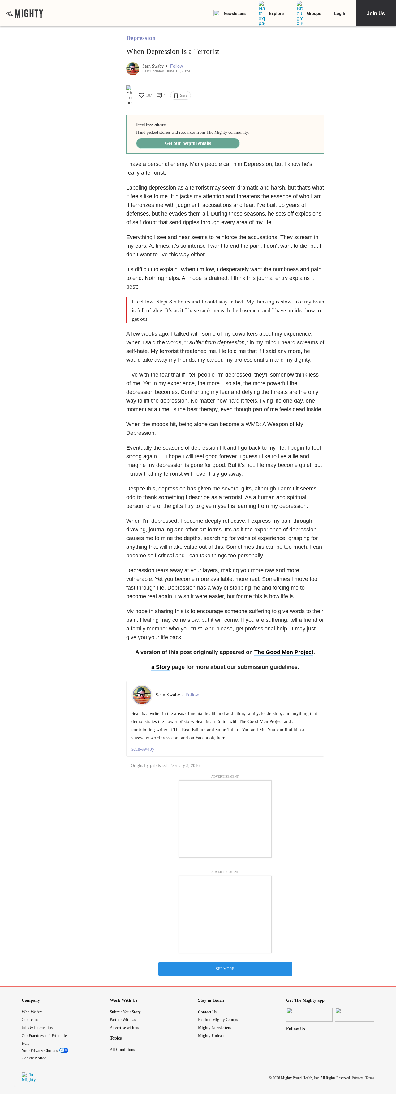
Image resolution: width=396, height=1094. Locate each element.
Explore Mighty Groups (218, 1019)
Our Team (30, 1019)
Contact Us (207, 1011)
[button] (176, 66)
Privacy (357, 1078)
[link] (24, 13)
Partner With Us (123, 1019)
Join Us (376, 13)
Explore (276, 13)
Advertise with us (124, 1027)
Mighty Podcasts (212, 1035)
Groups (314, 13)
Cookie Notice (34, 1058)
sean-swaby (142, 749)
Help (26, 1043)
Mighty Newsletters (214, 1027)
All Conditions (122, 1049)
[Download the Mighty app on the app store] (309, 1015)
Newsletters (235, 13)
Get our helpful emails (188, 143)
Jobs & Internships (37, 1027)
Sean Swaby (153, 66)
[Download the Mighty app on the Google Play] (358, 1015)
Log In (340, 13)
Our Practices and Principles (45, 1035)
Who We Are (32, 1011)
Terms (369, 1078)
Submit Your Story (125, 1011)
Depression (141, 37)
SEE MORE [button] (225, 969)
